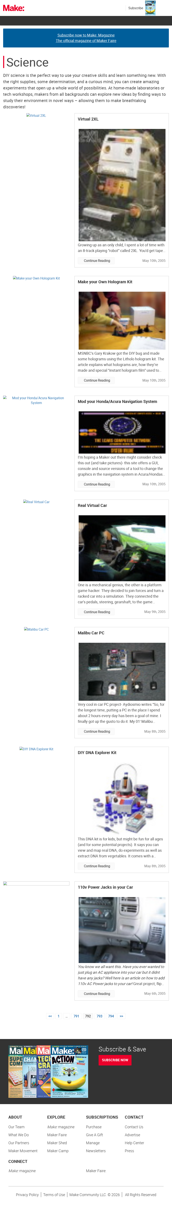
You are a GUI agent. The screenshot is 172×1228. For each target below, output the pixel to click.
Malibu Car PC (91, 633)
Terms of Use (54, 1194)
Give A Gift (94, 1134)
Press (129, 1150)
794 (111, 1016)
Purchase (94, 1126)
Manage (93, 1142)
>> (121, 1016)
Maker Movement (23, 1150)
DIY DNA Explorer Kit (97, 752)
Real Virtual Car (92, 505)
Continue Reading (97, 260)
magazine (60, 1126)
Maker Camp (58, 1150)
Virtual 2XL (88, 119)
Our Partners (18, 1142)
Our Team (16, 1126)
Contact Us (134, 1126)
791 (76, 1016)
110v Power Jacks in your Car (105, 887)
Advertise (132, 1134)
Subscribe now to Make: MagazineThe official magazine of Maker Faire (86, 38)
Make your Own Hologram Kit (105, 282)
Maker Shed (57, 1142)
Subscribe (135, 8)
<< (50, 1016)
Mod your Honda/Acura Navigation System (117, 401)
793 (99, 1016)
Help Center (134, 1142)
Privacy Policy (27, 1194)
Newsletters (96, 1150)
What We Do (18, 1134)
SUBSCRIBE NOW (115, 1060)
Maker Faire (57, 1134)
